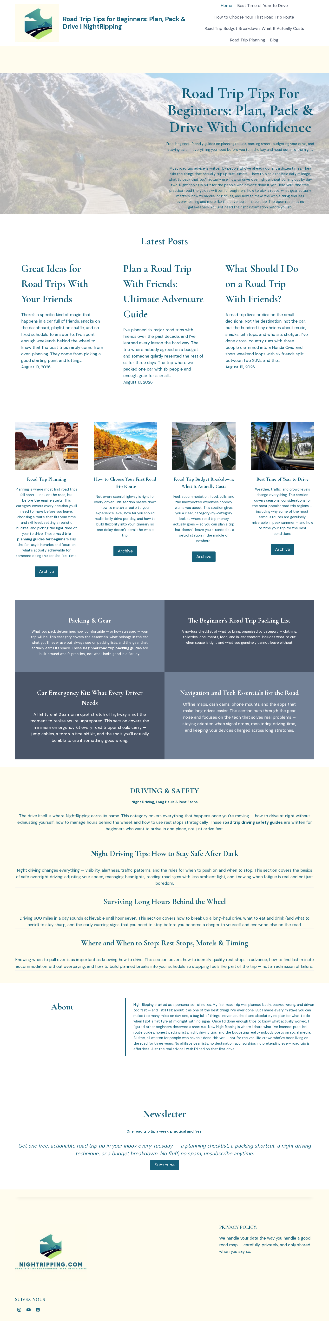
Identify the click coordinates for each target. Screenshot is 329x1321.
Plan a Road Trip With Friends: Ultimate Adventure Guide (163, 291)
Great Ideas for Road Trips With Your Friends (54, 283)
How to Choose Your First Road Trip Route (254, 17)
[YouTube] (28, 1310)
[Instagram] (19, 1310)
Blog (274, 40)
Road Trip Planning (247, 40)
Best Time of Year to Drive (262, 5)
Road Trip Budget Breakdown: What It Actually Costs (254, 28)
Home (226, 5)
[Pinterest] (38, 1310)
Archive (46, 571)
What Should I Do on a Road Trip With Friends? (261, 283)
